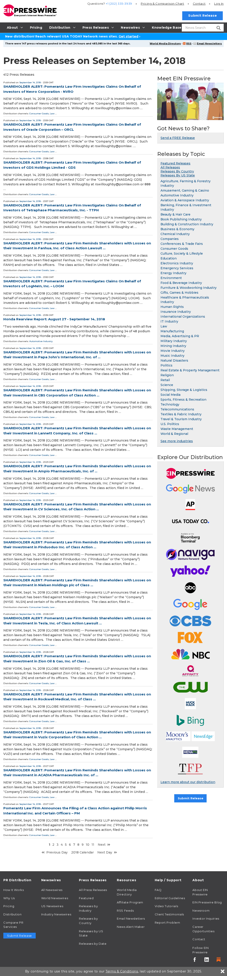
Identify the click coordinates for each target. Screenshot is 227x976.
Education (168, 258)
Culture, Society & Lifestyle (181, 253)
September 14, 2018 (30, 82)
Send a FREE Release (177, 138)
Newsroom (200, 910)
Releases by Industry (88, 908)
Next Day (104, 852)
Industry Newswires (56, 914)
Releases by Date (92, 943)
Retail (165, 380)
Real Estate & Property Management (189, 370)
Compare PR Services (13, 925)
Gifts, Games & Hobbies (179, 293)
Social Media (170, 395)
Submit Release (202, 16)
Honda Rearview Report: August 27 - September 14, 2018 (54, 319)
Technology (169, 404)
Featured (86, 898)
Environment (171, 278)
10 (87, 845)
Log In (219, 3)
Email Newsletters (209, 43)
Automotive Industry (41, 341)
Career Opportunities (203, 929)
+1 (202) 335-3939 (119, 3)
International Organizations (182, 317)
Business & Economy (177, 229)
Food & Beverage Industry (181, 283)
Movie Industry (172, 351)
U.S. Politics (169, 424)
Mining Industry (173, 346)
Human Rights (172, 307)
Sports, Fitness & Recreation (183, 400)
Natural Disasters (174, 360)
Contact (199, 3)
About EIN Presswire (200, 892)
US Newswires (52, 906)
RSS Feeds (125, 910)
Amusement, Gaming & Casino (184, 190)
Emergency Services (176, 268)
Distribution (12, 914)
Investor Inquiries (205, 918)
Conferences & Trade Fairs (181, 244)
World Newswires (54, 898)
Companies (169, 239)
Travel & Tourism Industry (181, 419)
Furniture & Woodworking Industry (188, 288)
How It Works (13, 890)
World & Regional (174, 434)
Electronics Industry (176, 263)
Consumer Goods (39, 113)
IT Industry (169, 321)
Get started (128, 36)
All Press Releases (93, 890)
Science (166, 385)
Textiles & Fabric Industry (181, 414)
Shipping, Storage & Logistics (183, 390)
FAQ (158, 890)
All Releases (170, 167)
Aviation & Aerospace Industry (184, 200)
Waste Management (176, 429)
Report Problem (167, 922)
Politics (166, 365)
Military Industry (173, 341)
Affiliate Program (130, 902)
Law (52, 113)
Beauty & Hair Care (175, 214)
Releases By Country (177, 171)
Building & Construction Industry (186, 224)
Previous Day (57, 852)
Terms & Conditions (122, 971)
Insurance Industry (175, 312)
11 (93, 845)
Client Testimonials (169, 914)
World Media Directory (165, 43)
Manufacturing (172, 331)
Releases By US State (177, 175)
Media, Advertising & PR (179, 336)
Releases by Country (88, 921)
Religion (167, 375)
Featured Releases (175, 163)
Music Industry (172, 356)
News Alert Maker (131, 926)
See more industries (176, 441)
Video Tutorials (166, 906)
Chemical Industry (175, 234)
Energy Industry (173, 273)
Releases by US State (91, 933)
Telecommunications (177, 409)
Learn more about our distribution (187, 782)
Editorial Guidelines (170, 898)
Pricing (162, 3)
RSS (189, 43)
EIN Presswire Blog (207, 902)
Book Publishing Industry (181, 219)
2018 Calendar (82, 852)
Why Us (9, 898)
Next (102, 845)
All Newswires (52, 890)
